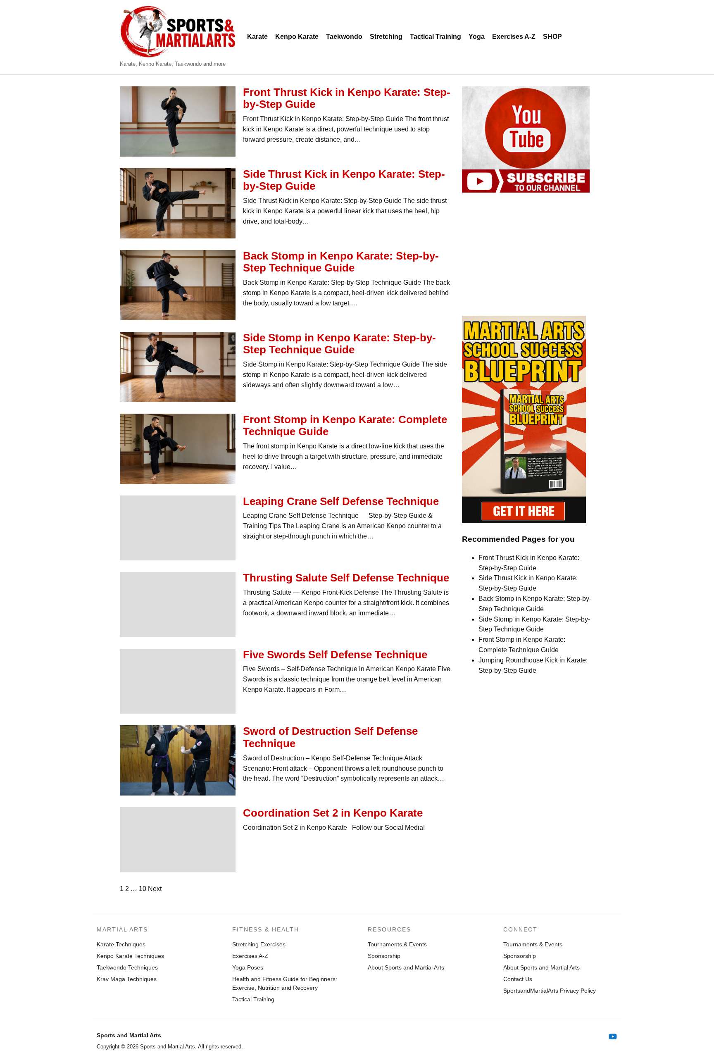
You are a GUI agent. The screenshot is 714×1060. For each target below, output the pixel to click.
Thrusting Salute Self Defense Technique (346, 578)
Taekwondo (344, 36)
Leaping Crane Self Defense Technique (341, 501)
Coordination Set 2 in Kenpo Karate (333, 813)
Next (155, 888)
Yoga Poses (247, 967)
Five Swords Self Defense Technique (335, 654)
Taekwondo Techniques (127, 967)
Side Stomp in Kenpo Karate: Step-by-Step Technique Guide (339, 343)
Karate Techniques (121, 944)
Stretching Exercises (259, 944)
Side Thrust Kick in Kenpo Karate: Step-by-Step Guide (344, 180)
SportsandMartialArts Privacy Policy (549, 990)
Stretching (386, 36)
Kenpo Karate (297, 36)
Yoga (477, 36)
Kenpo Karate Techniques (130, 956)
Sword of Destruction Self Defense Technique (330, 737)
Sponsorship (384, 956)
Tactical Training (435, 36)
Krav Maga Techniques (127, 979)
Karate (257, 36)
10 (142, 888)
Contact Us (517, 979)
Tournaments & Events (397, 944)
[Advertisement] (528, 254)
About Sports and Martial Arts (406, 967)
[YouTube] (612, 1036)
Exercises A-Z (514, 36)
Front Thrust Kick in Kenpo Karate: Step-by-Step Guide (346, 98)
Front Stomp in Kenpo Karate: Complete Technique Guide (345, 425)
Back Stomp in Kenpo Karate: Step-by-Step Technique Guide (341, 262)
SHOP (552, 36)
